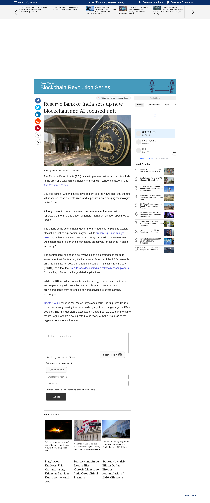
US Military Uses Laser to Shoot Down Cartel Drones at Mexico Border (151, 189)
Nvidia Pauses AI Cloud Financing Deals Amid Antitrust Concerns (152, 224)
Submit (56, 396)
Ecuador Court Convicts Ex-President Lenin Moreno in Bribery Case (151, 215)
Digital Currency (116, 2)
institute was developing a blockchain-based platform (99, 268)
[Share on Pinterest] (38, 130)
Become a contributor (153, 2)
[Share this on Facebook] (38, 103)
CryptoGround (52, 303)
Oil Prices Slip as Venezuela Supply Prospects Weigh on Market (151, 206)
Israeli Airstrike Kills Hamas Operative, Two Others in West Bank (151, 197)
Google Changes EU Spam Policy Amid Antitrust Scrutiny (151, 170)
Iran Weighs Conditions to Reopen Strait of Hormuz (150, 249)
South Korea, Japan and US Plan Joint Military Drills (151, 179)
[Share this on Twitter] (38, 109)
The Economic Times (56, 185)
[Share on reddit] (38, 123)
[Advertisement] (105, 57)
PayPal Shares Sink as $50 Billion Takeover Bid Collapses (150, 241)
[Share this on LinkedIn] (38, 116)
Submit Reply (110, 354)
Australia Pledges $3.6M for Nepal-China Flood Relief (151, 231)
